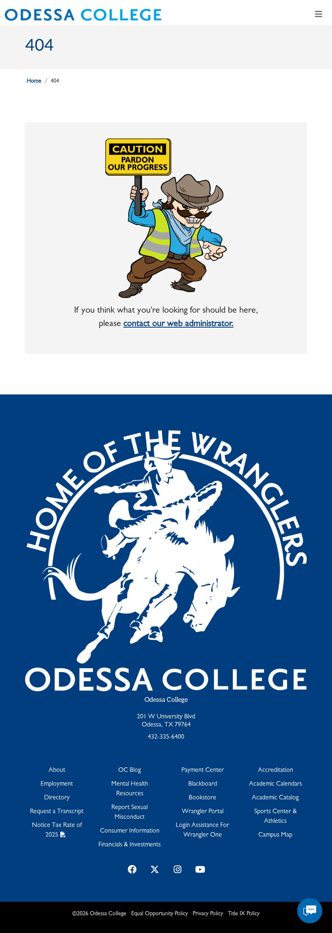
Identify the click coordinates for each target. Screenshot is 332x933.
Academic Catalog (275, 798)
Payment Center (202, 770)
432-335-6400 (166, 737)
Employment (56, 784)
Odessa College (166, 700)
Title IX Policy (244, 914)
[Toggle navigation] (318, 15)
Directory (57, 798)
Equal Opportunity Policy (159, 914)
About (57, 770)
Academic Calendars (275, 784)
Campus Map (275, 835)
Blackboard (202, 784)
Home (34, 81)
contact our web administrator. (178, 324)
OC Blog (129, 770)
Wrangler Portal (202, 812)
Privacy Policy (208, 914)
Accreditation (275, 770)
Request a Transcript (56, 812)
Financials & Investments (129, 845)
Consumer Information (130, 831)
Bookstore (202, 798)
